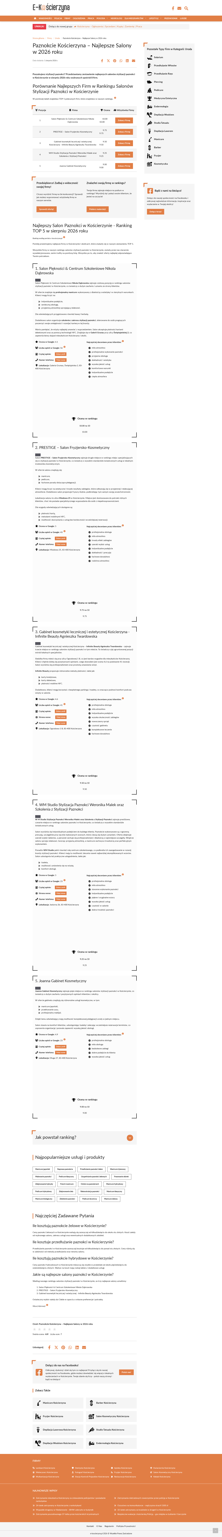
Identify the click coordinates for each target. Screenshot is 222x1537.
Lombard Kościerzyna (45, 1468)
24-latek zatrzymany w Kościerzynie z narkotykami (58, 1505)
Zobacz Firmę (124, 120)
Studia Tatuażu (161, 123)
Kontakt (90, 1526)
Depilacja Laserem (163, 131)
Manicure (159, 139)
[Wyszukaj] (186, 8)
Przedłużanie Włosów (165, 66)
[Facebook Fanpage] (172, 8)
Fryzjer (157, 156)
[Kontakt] (179, 8)
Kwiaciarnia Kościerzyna (164, 1468)
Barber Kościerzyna (106, 1403)
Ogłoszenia (79, 18)
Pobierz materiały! (97, 209)
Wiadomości (45, 18)
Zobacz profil (60, 354)
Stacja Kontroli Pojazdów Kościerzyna (92, 1477)
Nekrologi (116, 18)
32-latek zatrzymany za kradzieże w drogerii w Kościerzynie (144, 1510)
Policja (58, 18)
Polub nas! (126, 1372)
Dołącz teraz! (156, 212)
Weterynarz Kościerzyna (47, 1472)
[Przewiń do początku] (215, 1530)
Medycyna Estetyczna (165, 98)
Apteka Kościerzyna (123, 1468)
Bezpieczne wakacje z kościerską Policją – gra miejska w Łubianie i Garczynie (151, 1514)
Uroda (57, 38)
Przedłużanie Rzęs (163, 74)
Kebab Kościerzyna (161, 1477)
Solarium (158, 57)
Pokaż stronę (61, 717)
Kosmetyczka (161, 164)
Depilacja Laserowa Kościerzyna (59, 1430)
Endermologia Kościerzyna (109, 1443)
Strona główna (38, 38)
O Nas (99, 1526)
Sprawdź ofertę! (46, 209)
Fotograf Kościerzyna (84, 1472)
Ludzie (183, 18)
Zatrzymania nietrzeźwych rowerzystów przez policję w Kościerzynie (148, 1498)
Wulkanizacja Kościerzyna (47, 1477)
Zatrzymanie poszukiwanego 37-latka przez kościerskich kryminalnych (67, 1514)
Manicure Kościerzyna (54, 1403)
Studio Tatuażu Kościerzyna (110, 1430)
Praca (91, 18)
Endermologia (161, 106)
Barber (157, 147)
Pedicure (158, 90)
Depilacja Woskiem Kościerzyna (59, 1443)
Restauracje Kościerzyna (125, 1477)
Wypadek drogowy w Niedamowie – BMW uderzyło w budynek (64, 1510)
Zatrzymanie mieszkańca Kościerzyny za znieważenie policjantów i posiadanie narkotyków (70, 1499)
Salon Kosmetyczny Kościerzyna (112, 1416)
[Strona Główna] (35, 18)
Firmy (67, 18)
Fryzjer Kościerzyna (53, 1416)
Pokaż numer (60, 360)
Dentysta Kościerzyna (85, 1468)
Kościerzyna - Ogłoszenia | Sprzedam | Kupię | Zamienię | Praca (109, 26)
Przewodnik (170, 18)
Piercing (158, 82)
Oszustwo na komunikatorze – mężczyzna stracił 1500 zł (142, 1505)
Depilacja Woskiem (164, 115)
